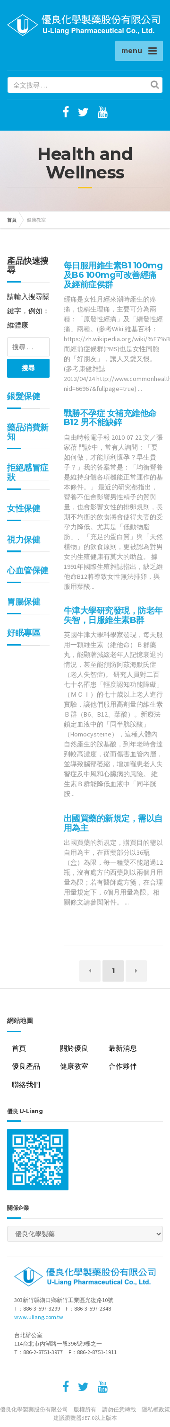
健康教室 (74, 1066)
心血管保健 (28, 570)
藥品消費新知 (28, 432)
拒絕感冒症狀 (28, 472)
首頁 (12, 220)
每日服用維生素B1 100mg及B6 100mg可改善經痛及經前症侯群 (113, 275)
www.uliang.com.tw (38, 1317)
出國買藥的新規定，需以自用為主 (113, 823)
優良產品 (26, 1066)
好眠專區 (23, 633)
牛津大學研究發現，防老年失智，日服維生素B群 (113, 615)
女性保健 (23, 508)
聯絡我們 (26, 1084)
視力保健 (23, 539)
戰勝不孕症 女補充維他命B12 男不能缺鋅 (110, 418)
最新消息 (123, 1048)
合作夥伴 (123, 1066)
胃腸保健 (23, 601)
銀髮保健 (23, 396)
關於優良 (74, 1048)
